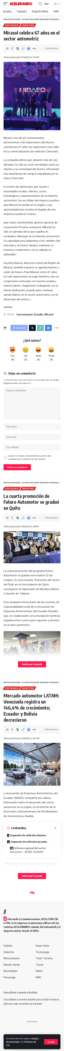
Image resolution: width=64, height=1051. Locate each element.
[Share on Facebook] (12, 48)
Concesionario (24, 314)
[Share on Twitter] (17, 48)
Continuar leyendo (32, 664)
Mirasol (49, 314)
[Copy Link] (23, 48)
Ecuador (38, 314)
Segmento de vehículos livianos (28, 835)
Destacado (11, 25)
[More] (34, 48)
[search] (40, 4)
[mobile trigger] (7, 3)
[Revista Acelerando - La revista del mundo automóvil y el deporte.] (21, 3)
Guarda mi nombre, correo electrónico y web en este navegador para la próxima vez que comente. (29, 457)
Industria (28, 25)
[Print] (28, 48)
